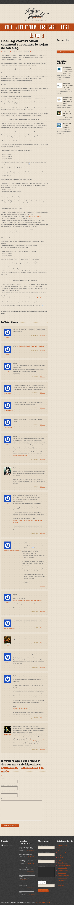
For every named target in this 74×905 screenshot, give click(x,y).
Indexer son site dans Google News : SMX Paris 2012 (68, 85)
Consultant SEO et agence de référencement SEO (15, 902)
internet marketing (8, 393)
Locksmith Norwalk (8, 410)
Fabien (7, 645)
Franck (7, 602)
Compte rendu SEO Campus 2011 (27, 854)
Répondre (42, 335)
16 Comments (30, 856)
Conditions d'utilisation (43, 902)
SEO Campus (61, 880)
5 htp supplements (8, 427)
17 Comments (30, 863)
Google (60, 860)
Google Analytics (62, 863)
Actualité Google (62, 845)
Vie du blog (61, 885)
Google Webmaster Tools (64, 865)
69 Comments (30, 850)
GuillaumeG (7, 662)
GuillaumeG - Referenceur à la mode (12, 550)
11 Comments (30, 887)
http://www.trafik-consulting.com (20, 708)
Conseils (60, 855)
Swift (7, 444)
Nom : (2, 778)
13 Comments (31, 894)
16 (32, 51)
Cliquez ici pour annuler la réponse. (9, 775)
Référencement (62, 873)
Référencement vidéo (63, 875)
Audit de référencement (9, 628)
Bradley (7, 354)
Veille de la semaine (63, 883)
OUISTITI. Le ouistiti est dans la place (67, 113)
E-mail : (9, 785)
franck (7, 503)
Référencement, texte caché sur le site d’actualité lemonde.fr (27, 861)
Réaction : (3, 799)
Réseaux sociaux (62, 878)
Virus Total (40, 298)
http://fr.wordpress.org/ (35, 216)
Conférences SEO (62, 853)
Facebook (60, 858)
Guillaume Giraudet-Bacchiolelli (20, 51)
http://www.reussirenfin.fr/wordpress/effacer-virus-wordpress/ (27, 600)
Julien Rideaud (7, 734)
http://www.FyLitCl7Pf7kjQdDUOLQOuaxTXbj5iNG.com (30, 346)
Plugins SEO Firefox (63, 870)
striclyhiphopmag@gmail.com (20, 455)
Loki (8, 371)
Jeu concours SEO (62, 868)
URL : (2, 792)
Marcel (7, 337)
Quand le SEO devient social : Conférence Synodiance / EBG (26, 848)
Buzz (59, 850)
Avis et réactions (62, 848)
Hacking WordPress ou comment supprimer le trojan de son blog (26, 868)
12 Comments (23, 879)
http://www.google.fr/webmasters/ (35, 740)
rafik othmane (8, 684)
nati (7, 476)
